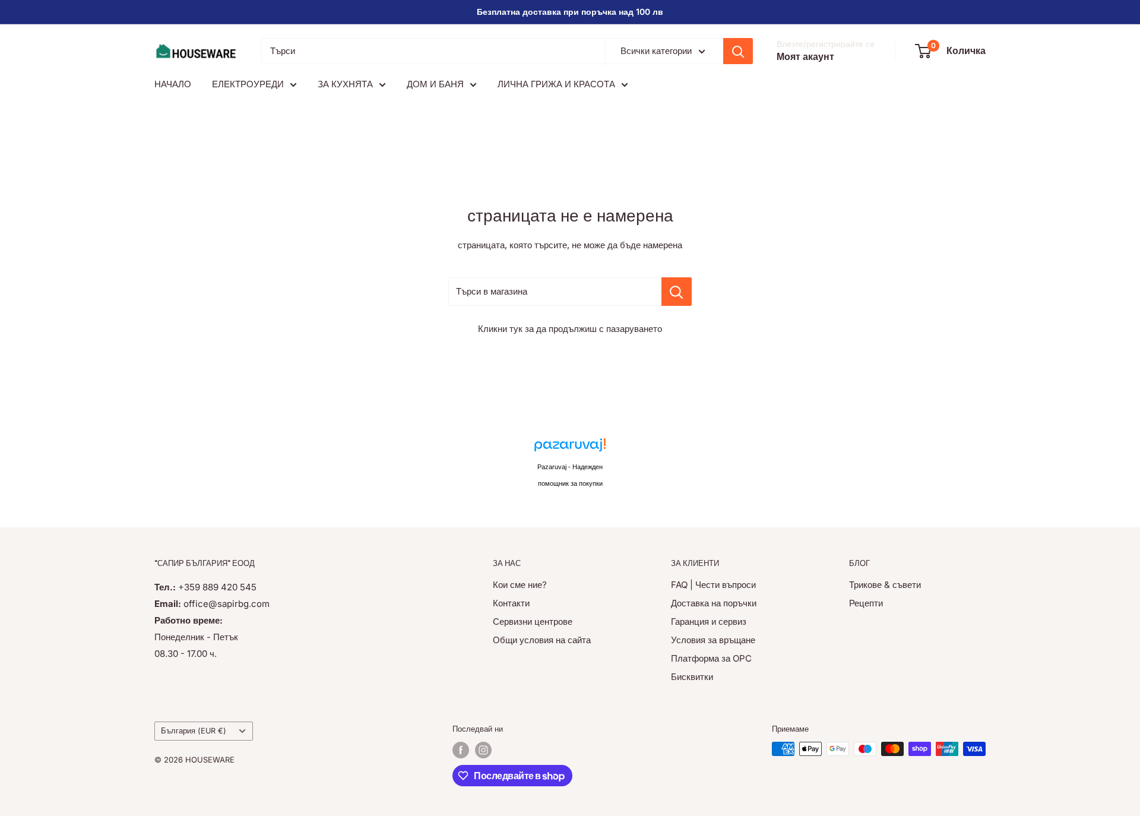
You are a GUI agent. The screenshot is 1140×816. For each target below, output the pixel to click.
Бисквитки (692, 676)
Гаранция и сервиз (708, 621)
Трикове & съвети (885, 584)
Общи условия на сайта (542, 640)
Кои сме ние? (520, 584)
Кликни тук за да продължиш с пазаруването (570, 328)
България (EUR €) (193, 730)
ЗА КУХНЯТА (345, 84)
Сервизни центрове (532, 621)
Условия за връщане (713, 640)
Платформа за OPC (711, 658)
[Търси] (738, 51)
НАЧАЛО (172, 84)
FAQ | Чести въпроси (713, 584)
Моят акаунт (805, 56)
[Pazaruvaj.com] (570, 448)
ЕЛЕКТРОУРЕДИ (248, 84)
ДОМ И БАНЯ (435, 84)
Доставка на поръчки (713, 603)
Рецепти (866, 603)
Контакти (511, 603)
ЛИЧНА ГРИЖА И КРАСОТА (556, 84)
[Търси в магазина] (676, 291)
